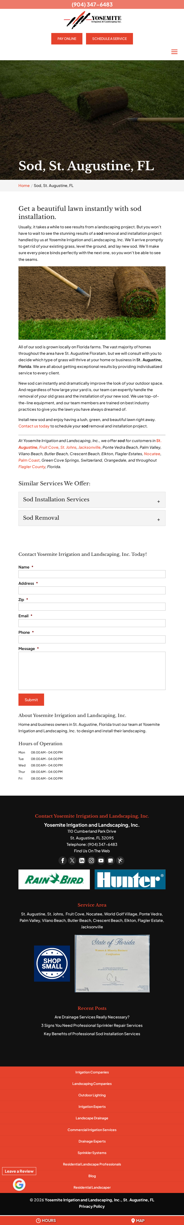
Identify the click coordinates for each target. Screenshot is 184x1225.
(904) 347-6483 (92, 4)
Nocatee (152, 453)
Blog (92, 1176)
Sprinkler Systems (92, 1152)
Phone (26, 632)
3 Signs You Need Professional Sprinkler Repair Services (92, 1025)
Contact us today (34, 425)
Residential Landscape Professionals (92, 1164)
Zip (23, 599)
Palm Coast (29, 460)
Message (28, 648)
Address (28, 583)
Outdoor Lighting (92, 1095)
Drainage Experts (92, 1141)
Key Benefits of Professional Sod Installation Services (92, 1033)
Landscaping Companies (92, 1083)
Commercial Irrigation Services (92, 1129)
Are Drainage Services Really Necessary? (92, 1016)
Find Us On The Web (92, 850)
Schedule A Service (109, 38)
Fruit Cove (48, 447)
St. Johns (68, 447)
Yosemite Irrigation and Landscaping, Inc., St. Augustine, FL (99, 1199)
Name (26, 567)
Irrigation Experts (92, 1106)
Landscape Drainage (92, 1118)
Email (25, 615)
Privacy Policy (92, 1206)
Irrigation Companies (92, 1072)
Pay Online (67, 38)
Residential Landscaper (92, 1187)
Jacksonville (89, 447)
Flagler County (31, 466)
